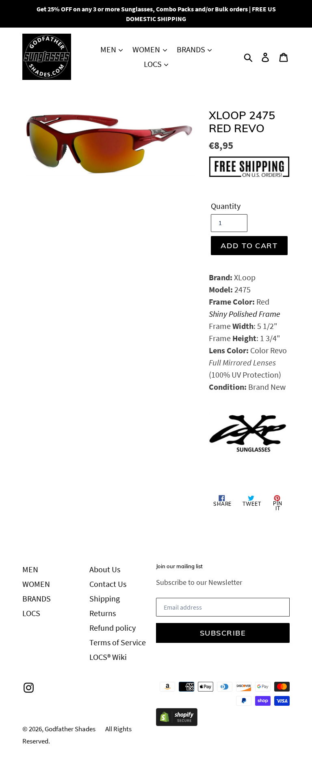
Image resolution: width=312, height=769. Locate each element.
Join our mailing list (179, 566)
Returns (102, 613)
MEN (109, 49)
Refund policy (112, 628)
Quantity (225, 206)
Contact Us (107, 584)
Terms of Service (117, 642)
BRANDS (192, 49)
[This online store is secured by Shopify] (176, 723)
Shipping (104, 598)
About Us (104, 569)
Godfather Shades (70, 728)
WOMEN (147, 49)
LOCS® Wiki (108, 657)
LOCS (153, 64)
